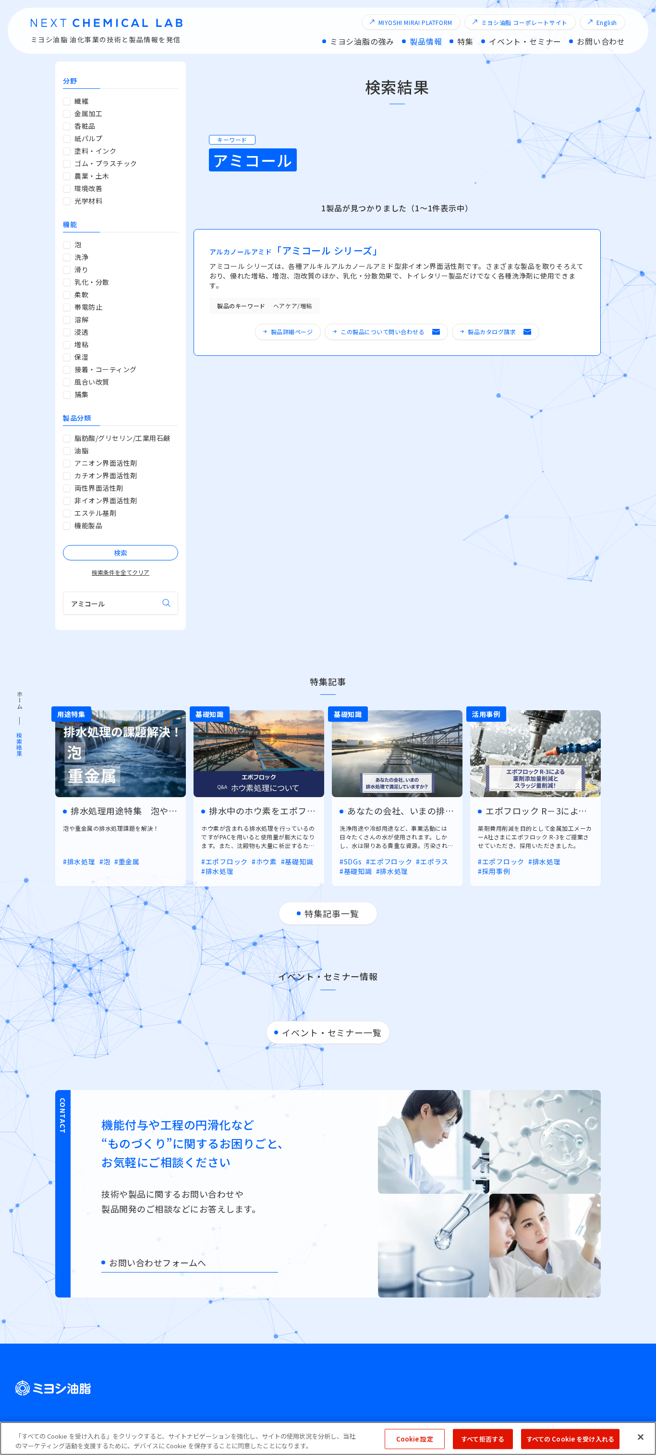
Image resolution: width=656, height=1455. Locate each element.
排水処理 (81, 862)
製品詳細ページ (292, 331)
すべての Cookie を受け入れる (570, 1438)
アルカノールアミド (296, 251)
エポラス (434, 861)
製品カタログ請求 (492, 331)
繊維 (81, 101)
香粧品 (85, 125)
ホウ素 (266, 861)
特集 (465, 41)
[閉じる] (640, 1437)
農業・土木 (91, 175)
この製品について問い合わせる (382, 331)
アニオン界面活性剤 (105, 463)
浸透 (81, 331)
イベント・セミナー (525, 41)
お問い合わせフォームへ (158, 1262)
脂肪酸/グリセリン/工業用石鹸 (122, 438)
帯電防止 (88, 307)
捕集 (81, 394)
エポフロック (227, 861)
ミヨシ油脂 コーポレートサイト (524, 22)
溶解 (81, 319)
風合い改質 (91, 381)
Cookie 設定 (414, 1438)
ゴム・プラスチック (105, 163)
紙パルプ (88, 138)
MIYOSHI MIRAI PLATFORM (415, 22)
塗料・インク (95, 150)
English (606, 22)
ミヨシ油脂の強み (362, 41)
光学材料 (88, 200)
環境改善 (88, 188)
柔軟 (81, 294)
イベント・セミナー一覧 (332, 1032)
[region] (328, 1438)
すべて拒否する (482, 1438)
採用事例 (496, 871)
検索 (166, 603)
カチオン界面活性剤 (105, 475)
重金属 (129, 862)
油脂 (81, 450)
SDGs (353, 861)
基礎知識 (299, 861)
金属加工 (88, 113)
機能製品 (88, 525)
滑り (81, 269)
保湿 (81, 356)
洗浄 (81, 257)
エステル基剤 (95, 513)
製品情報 (426, 41)
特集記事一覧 (331, 913)
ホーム (19, 700)
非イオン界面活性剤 (105, 500)
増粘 (81, 344)
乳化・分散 (91, 282)
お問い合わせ (601, 41)
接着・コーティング (105, 369)
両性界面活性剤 (98, 488)
